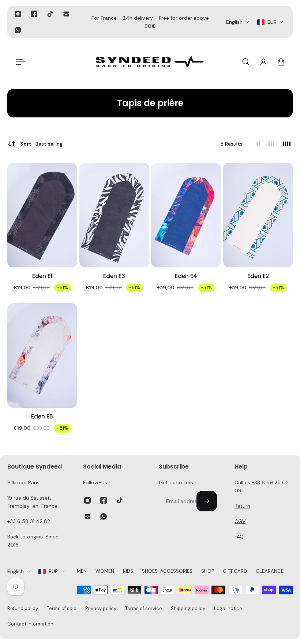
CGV (240, 521)
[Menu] (19, 62)
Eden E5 (42, 416)
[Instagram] (18, 14)
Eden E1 (42, 276)
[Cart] (281, 62)
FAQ (239, 536)
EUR (53, 571)
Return (242, 506)
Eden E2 (258, 276)
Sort (41, 143)
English (15, 571)
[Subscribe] (206, 501)
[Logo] (150, 62)
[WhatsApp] (18, 30)
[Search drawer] (246, 62)
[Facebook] (34, 14)
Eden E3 (114, 276)
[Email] (66, 14)
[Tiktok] (50, 14)
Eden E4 (186, 276)
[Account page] (263, 62)
